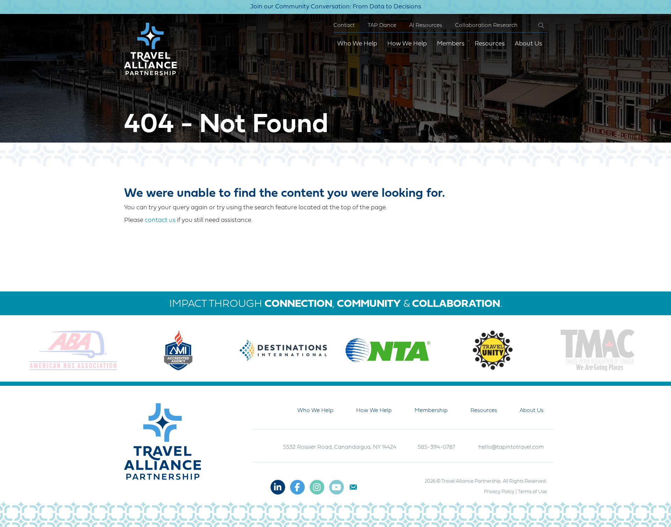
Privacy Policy (499, 491)
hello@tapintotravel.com (511, 447)
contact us (160, 220)
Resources (490, 44)
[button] (535, 25)
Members (450, 44)
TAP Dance (382, 25)
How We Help (407, 44)
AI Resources (425, 25)
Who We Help (357, 44)
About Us (528, 44)
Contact (344, 25)
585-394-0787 (436, 447)
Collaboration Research (486, 25)
